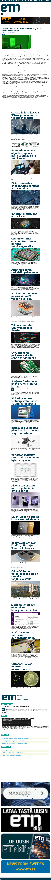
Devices (3, 34)
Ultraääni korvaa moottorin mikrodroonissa (21, 666)
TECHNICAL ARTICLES (21, 0)
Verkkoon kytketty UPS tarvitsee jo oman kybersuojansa (25, 457)
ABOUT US (41, 0)
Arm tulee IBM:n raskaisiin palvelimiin (24, 271)
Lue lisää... (4, 712)
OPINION (3, 715)
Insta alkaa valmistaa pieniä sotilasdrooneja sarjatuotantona (25, 430)
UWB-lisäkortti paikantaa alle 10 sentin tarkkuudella (23, 355)
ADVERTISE (4, 0)
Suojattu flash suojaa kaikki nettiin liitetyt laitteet (24, 384)
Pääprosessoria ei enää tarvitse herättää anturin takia (25, 185)
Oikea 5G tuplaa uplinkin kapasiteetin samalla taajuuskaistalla (24, 575)
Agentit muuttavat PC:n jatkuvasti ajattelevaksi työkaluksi (17, 718)
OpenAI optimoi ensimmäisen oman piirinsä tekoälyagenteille (23, 242)
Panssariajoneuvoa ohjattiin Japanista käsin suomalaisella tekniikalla (23, 154)
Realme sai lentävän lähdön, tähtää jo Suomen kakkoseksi (24, 545)
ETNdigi (35, 0)
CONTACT (47, 0)
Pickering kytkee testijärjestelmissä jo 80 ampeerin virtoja (24, 401)
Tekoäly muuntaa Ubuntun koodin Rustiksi (22, 327)
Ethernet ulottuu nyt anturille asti (24, 215)
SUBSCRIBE (11, 0)
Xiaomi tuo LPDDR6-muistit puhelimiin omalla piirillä (23, 488)
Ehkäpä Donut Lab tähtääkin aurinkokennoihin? (23, 635)
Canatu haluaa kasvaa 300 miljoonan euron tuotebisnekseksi (25, 115)
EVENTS (30, 0)
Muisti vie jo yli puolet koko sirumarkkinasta (25, 518)
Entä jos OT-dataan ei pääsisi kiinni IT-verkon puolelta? (24, 296)
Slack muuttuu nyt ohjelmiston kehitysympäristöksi (24, 607)
